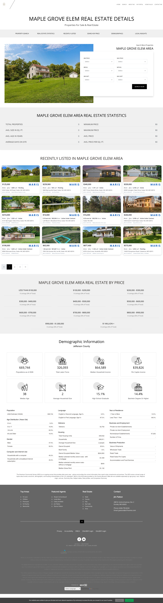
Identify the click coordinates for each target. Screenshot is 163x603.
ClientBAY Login (87, 531)
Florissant (26, 501)
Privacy (59, 531)
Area (86, 509)
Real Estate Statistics (45, 33)
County (87, 499)
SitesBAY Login (101, 531)
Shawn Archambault (60, 497)
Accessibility (68, 531)
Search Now (139, 87)
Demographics (117, 33)
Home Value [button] (149, 4)
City (86, 501)
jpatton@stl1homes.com (127, 510)
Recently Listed (69, 33)
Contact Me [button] (158, 4)
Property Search (22, 33)
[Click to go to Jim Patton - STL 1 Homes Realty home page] (5, 4)
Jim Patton (57, 504)
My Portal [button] (139, 4)
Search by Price (93, 33)
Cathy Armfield (58, 501)
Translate (96, 589)
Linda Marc (57, 499)
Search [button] (124, 4)
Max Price (120, 58)
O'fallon (25, 499)
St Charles (26, 504)
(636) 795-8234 (124, 508)
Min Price (87, 58)
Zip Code (88, 504)
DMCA (77, 531)
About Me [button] (132, 4)
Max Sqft (120, 76)
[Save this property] (37, 168)
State (86, 497)
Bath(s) (119, 67)
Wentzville (26, 506)
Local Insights (141, 33)
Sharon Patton (58, 506)
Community (88, 506)
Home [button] (118, 4)
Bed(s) (86, 67)
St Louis (25, 497)
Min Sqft (86, 76)
